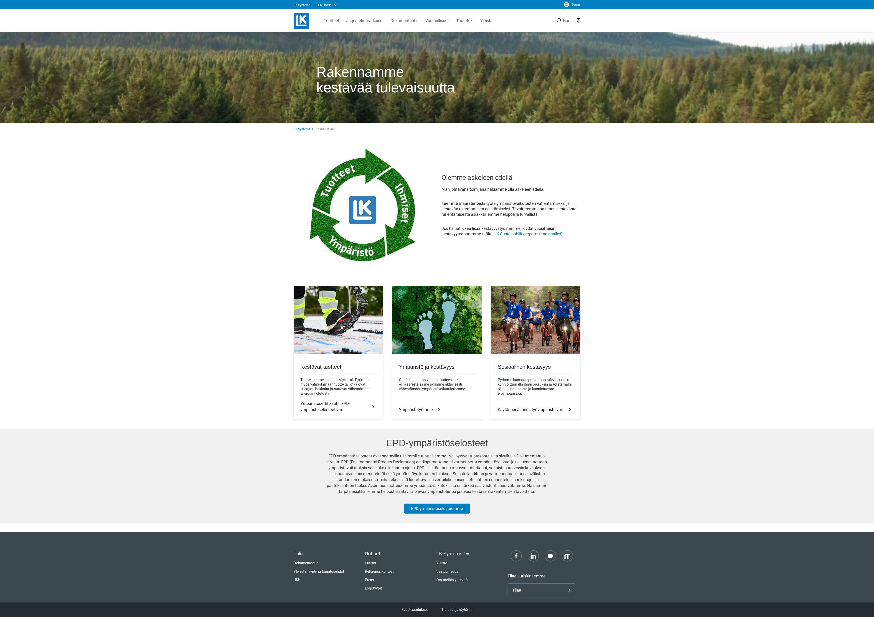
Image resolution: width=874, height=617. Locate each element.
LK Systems (302, 129)
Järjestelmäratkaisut (365, 20)
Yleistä (486, 20)
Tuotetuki (464, 20)
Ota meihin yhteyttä (452, 580)
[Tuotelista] (577, 20)
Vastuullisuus (437, 20)
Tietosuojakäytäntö (457, 609)
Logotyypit (373, 588)
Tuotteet (331, 20)
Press (369, 580)
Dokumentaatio (405, 20)
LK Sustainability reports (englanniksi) (528, 233)
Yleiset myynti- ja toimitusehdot (319, 571)
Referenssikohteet (379, 571)
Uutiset (370, 563)
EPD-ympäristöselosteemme (437, 508)
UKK (297, 580)
